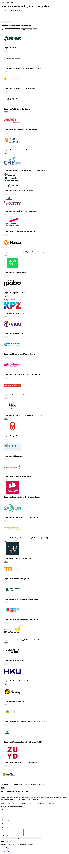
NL (8, 849)
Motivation (5, 835)
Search (2, 29)
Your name (5, 812)
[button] (1, 17)
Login (6, 51)
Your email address (7, 821)
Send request (37, 838)
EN (8, 850)
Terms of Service (8, 852)
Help (5, 847)
